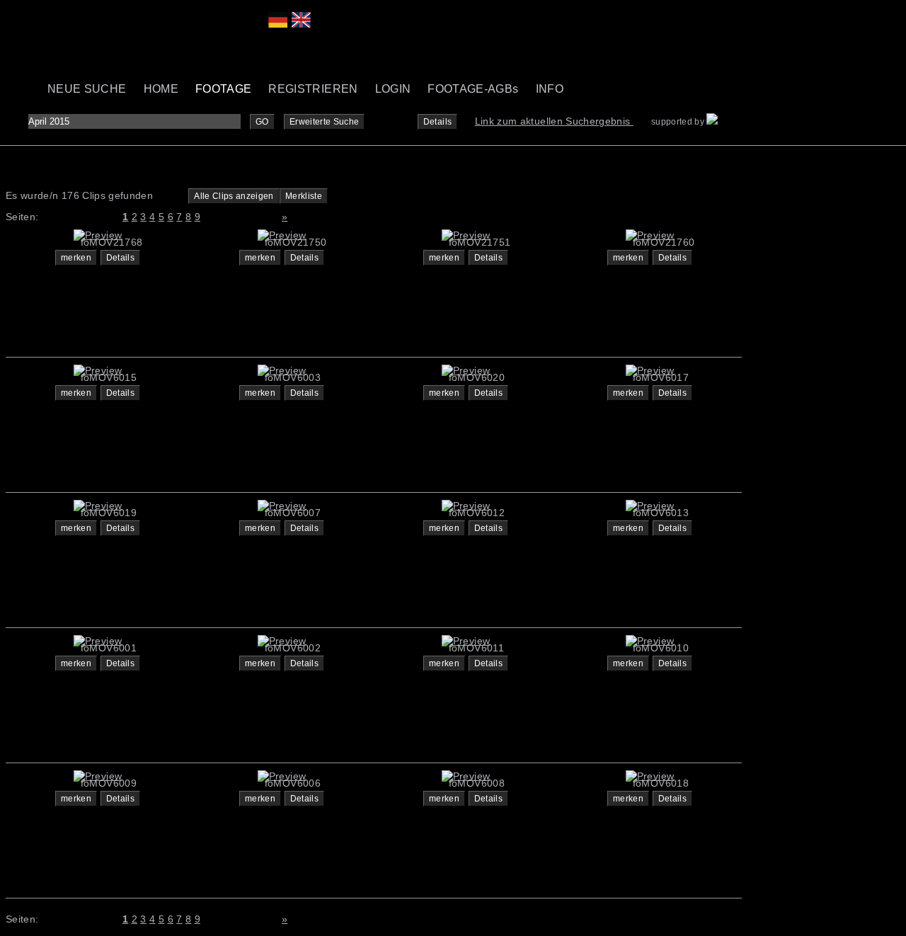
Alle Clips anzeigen (234, 196)
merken (76, 258)
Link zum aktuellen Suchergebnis (554, 121)
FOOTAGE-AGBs (473, 89)
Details (437, 122)
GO (262, 122)
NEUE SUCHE (87, 89)
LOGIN (393, 89)
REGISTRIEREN (312, 89)
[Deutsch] (277, 24)
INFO (549, 89)
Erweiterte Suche (324, 122)
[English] (301, 24)
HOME (161, 89)
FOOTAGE (223, 89)
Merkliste (303, 196)
